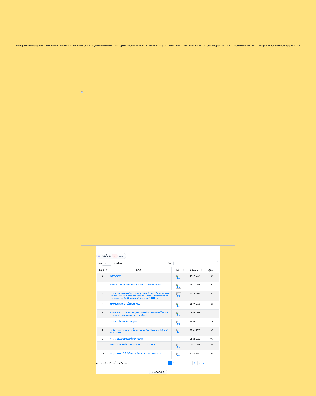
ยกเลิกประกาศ (115, 276)
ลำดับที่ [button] (101, 270)
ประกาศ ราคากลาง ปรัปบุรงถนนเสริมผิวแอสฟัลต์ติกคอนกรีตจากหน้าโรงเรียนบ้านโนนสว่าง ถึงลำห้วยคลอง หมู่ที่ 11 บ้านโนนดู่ (139, 313)
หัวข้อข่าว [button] (138, 270)
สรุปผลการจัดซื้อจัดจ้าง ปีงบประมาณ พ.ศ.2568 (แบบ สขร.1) (133, 344)
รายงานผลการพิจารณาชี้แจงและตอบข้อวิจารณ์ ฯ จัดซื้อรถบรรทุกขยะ (135, 284)
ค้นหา (170, 263)
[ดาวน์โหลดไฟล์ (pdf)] (178, 277)
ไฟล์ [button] (177, 270)
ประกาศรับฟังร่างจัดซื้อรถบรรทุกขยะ (124, 321)
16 (195, 363)
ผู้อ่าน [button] (210, 270)
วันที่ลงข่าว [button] (194, 270)
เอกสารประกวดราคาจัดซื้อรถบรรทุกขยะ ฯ (125, 304)
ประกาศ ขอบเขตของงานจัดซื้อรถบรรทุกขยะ (126, 339)
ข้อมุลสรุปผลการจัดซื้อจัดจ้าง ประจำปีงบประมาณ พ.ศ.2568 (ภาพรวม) (136, 353)
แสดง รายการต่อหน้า (110, 263)
